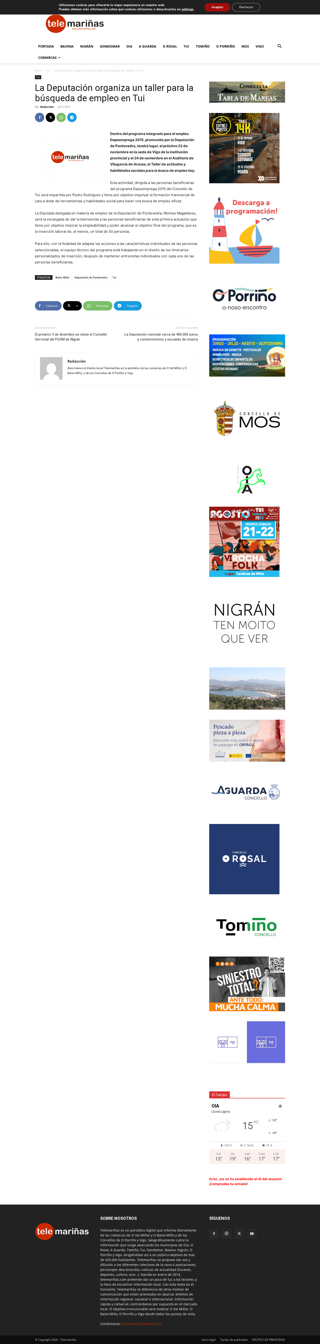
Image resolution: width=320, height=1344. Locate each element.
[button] (279, 47)
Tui (186, 46)
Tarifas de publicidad (233, 1340)
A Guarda (147, 46)
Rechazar (246, 7)
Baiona (67, 46)
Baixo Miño (62, 277)
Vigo (260, 46)
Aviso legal (209, 1340)
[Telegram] (72, 117)
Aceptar (217, 7)
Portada (46, 46)
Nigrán (86, 46)
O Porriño (225, 46)
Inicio (38, 70)
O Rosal (170, 46)
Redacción (47, 107)
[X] (50, 117)
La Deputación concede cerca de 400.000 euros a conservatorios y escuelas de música (161, 336)
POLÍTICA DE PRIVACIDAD (268, 1340)
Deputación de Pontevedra (90, 277)
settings (187, 9)
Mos (245, 46)
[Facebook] (39, 117)
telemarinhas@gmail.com (142, 1324)
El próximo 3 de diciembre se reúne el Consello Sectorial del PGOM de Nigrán (71, 336)
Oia (129, 46)
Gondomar (110, 46)
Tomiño (203, 46)
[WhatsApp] (61, 117)
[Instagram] (226, 1233)
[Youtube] (252, 1234)
